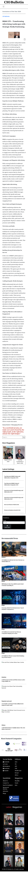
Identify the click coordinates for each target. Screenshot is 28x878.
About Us (5, 780)
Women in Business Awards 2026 (12, 510)
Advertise (5, 791)
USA (16, 768)
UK (15, 764)
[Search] (24, 437)
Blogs (3, 605)
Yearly (16, 783)
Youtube (6, 770)
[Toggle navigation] (3, 6)
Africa (16, 775)
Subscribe (7, 527)
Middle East (18, 770)
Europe (17, 772)
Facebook (6, 768)
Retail (3, 581)
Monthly (17, 780)
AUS (16, 766)
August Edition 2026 (9, 819)
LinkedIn (6, 762)
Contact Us (6, 783)
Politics (4, 557)
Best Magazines (8, 443)
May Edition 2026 (9, 860)
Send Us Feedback (8, 785)
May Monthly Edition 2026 (20, 846)
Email (4, 520)
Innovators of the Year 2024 (11, 11)
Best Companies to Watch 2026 (20, 833)
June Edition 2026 (9, 846)
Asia (16, 762)
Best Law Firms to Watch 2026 (11, 504)
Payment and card (7, 701)
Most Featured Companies (11, 739)
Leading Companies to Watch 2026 (20, 461)
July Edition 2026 (8, 832)
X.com (6, 764)
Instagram (7, 766)
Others (3, 725)
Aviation (4, 677)
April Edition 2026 (20, 860)
